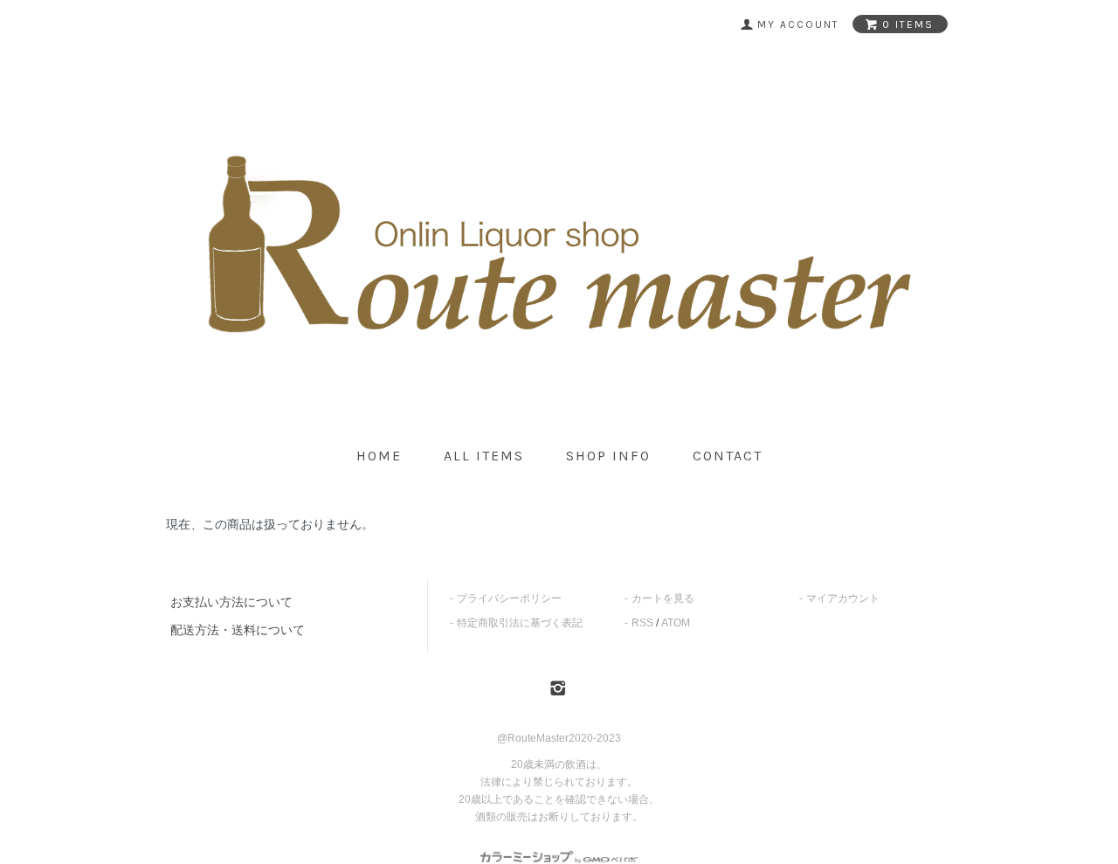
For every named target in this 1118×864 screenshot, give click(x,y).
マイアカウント (843, 598)
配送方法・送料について (237, 630)
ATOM (675, 623)
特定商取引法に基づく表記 (520, 623)
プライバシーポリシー (509, 598)
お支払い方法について (231, 602)
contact (728, 455)
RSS (642, 623)
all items (484, 455)
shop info (608, 455)
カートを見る (662, 598)
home (379, 455)
